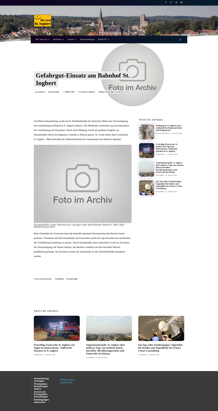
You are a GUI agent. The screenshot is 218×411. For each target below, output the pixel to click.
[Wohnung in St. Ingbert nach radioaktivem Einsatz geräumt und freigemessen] (146, 132)
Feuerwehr (53, 92)
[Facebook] (166, 3)
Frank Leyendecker (88, 92)
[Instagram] (171, 3)
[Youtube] (181, 3)
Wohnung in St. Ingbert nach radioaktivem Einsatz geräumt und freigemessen (169, 128)
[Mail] (176, 3)
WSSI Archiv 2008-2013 (67, 381)
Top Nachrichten (162, 133)
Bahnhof (59, 279)
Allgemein (40, 92)
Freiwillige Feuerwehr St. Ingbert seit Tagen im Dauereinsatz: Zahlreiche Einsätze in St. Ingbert (167, 147)
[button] (180, 39)
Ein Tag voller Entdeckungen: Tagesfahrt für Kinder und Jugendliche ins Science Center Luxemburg (169, 184)
